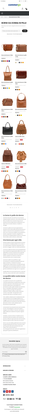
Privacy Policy (6, 356)
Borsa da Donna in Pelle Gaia (20, 83)
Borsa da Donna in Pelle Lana (7, 191)
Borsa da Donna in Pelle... (7, 55)
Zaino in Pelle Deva (5, 163)
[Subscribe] (25, 352)
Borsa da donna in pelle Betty (7, 137)
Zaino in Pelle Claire (19, 136)
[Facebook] (4, 391)
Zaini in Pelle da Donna (6, 165)
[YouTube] (7, 391)
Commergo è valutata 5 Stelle (14, 404)
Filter (24, 30)
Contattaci (3, 1)
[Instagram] (12, 391)
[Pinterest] (10, 391)
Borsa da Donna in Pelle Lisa (20, 191)
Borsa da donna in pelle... (7, 82)
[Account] (22, 8)
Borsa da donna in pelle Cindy (20, 56)
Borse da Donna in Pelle (6, 56)
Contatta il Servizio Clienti (9, 384)
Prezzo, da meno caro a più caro (11, 30)
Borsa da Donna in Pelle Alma (7, 110)
